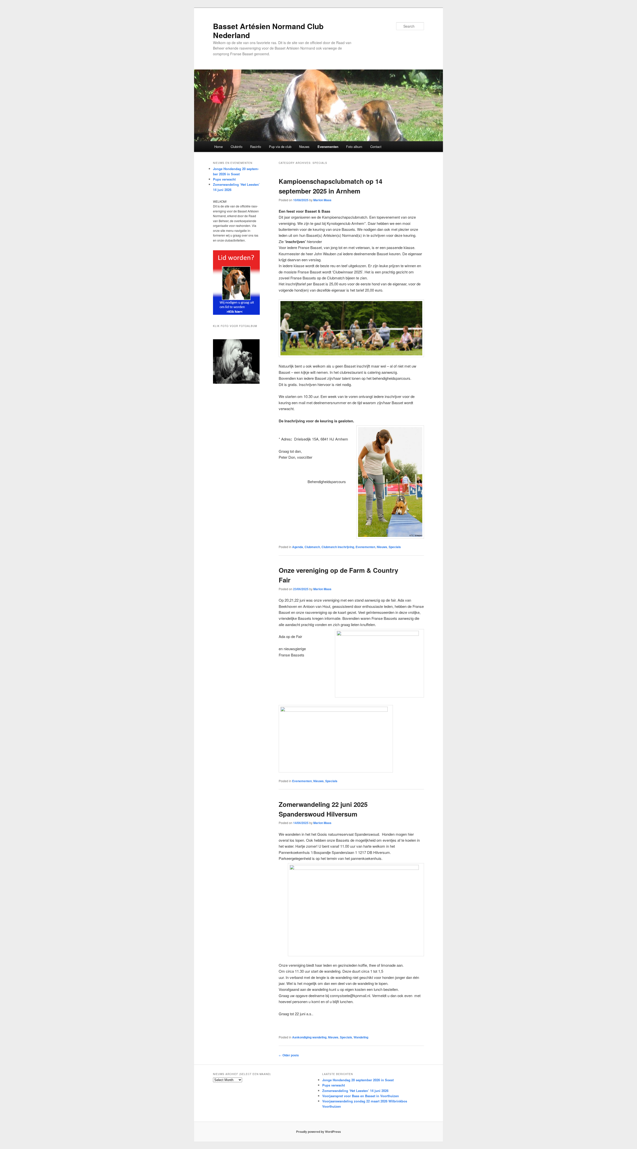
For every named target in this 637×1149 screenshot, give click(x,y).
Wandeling (361, 1037)
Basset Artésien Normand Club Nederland (268, 30)
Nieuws (304, 146)
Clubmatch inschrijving (337, 547)
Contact (375, 146)
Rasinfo (255, 146)
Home (218, 146)
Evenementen (328, 146)
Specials (395, 547)
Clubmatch (312, 547)
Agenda (297, 547)
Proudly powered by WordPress (318, 1131)
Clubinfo (236, 146)
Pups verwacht (224, 179)
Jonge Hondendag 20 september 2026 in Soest (358, 1080)
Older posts (289, 1055)
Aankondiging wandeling (309, 1037)
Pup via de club (280, 146)
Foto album (354, 146)
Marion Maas (322, 200)
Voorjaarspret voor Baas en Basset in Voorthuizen (360, 1095)
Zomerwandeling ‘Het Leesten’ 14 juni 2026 (355, 1090)
